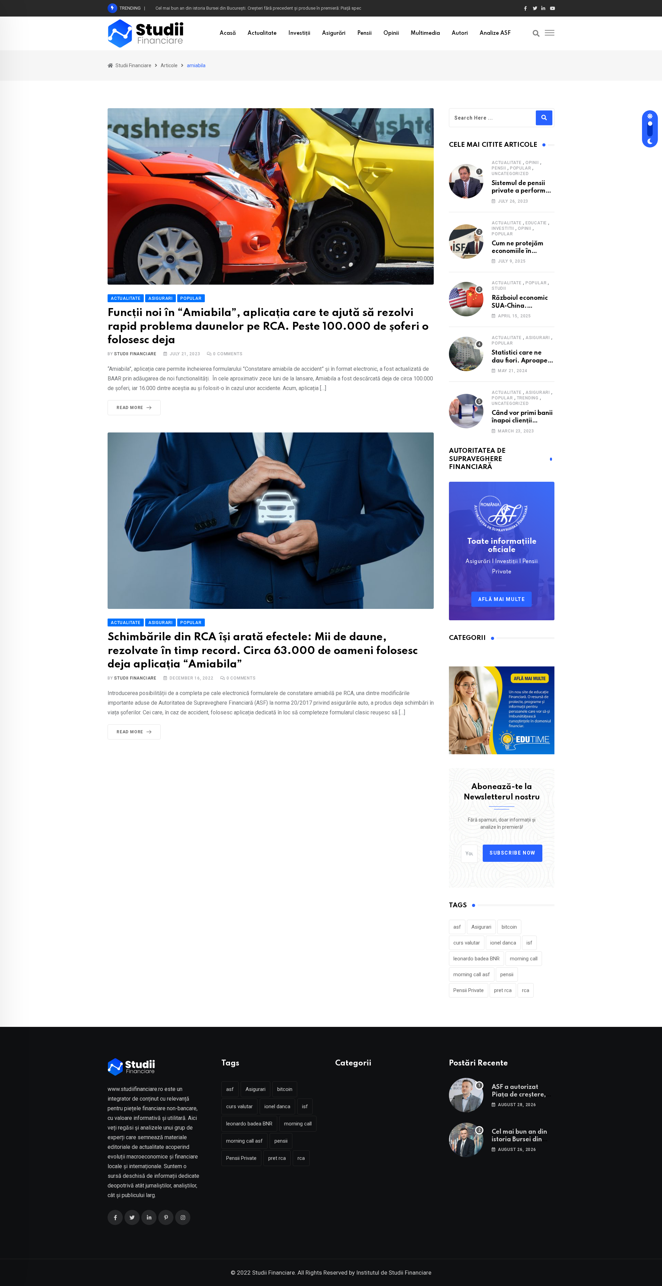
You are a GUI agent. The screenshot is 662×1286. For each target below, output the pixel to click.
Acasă (228, 33)
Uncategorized (510, 173)
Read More (130, 407)
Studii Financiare (135, 353)
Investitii (503, 228)
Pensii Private (468, 990)
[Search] (536, 33)
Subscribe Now (512, 853)
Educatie (536, 223)
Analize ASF (495, 33)
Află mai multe (501, 599)
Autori (460, 33)
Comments (227, 353)
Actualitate (262, 33)
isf (529, 943)
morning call (524, 959)
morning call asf (471, 974)
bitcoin (509, 927)
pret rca (503, 990)
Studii (499, 288)
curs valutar (466, 943)
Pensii (364, 33)
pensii (506, 974)
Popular (520, 168)
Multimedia (425, 33)
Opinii (391, 33)
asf (457, 927)
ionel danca (503, 943)
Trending (528, 398)
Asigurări (333, 33)
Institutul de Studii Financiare (393, 1272)
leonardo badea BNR (476, 959)
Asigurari (537, 337)
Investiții (299, 33)
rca (525, 990)
